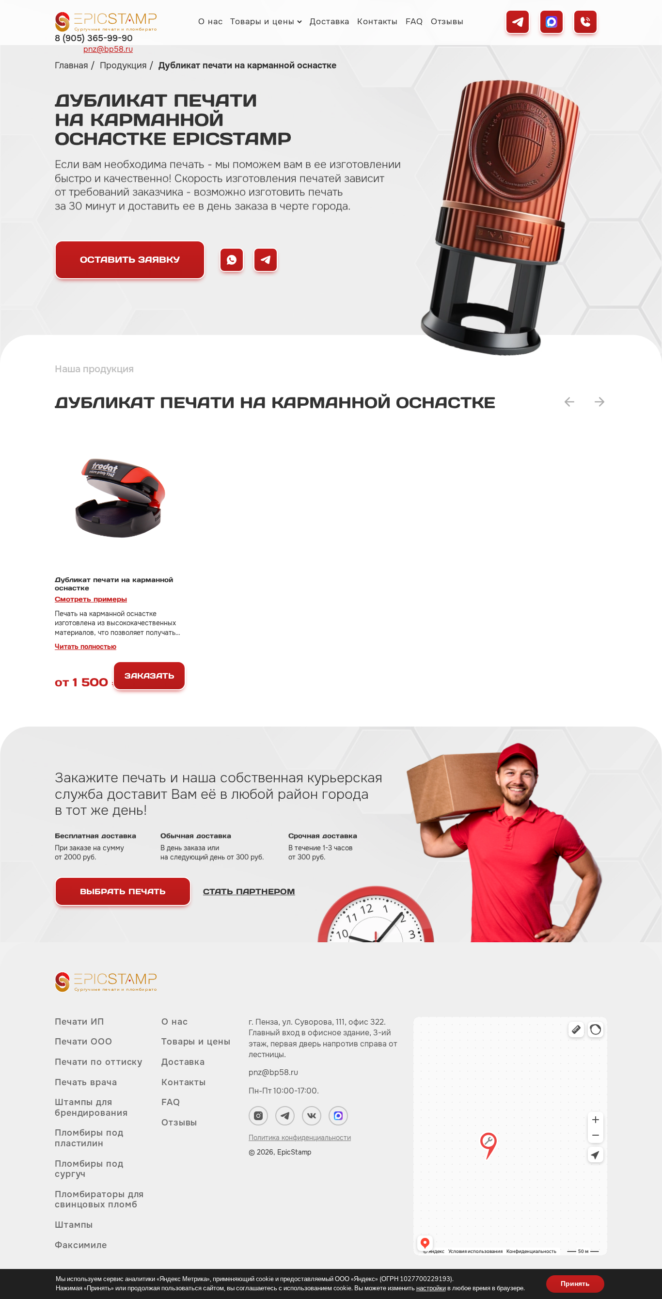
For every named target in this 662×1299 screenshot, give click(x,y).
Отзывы (447, 21)
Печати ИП (79, 1022)
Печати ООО (83, 1041)
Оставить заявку (130, 259)
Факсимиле (81, 1245)
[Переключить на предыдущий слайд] (569, 402)
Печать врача (86, 1082)
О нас (210, 21)
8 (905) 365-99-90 (94, 38)
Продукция (124, 65)
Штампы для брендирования (91, 1107)
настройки (431, 1288)
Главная (73, 65)
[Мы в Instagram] (258, 1115)
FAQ (414, 21)
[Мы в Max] (551, 22)
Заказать (149, 676)
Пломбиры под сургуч (89, 1169)
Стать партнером (249, 891)
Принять (575, 1283)
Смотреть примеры (91, 599)
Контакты (377, 21)
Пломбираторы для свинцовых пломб (99, 1199)
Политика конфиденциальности (300, 1137)
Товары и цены (262, 21)
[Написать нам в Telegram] (265, 260)
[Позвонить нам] (585, 22)
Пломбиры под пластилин (89, 1138)
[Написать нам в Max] (232, 260)
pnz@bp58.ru (108, 49)
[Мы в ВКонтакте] (311, 1115)
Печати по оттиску (98, 1062)
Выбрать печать (123, 891)
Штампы (74, 1225)
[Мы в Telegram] (517, 22)
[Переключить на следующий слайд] (599, 402)
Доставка (329, 21)
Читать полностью (85, 646)
